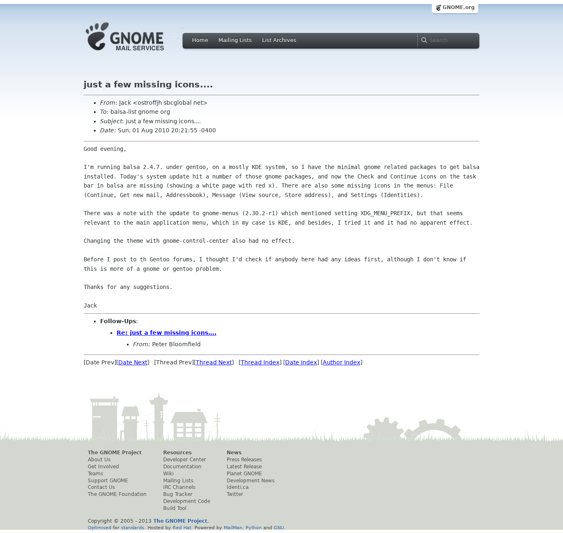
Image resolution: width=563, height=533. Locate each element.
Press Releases (244, 460)
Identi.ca (238, 487)
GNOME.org (459, 7)
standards (132, 527)
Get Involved (103, 467)
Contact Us (101, 487)
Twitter (235, 494)
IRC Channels (179, 487)
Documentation (182, 467)
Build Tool (174, 508)
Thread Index (260, 362)
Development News (250, 481)
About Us (99, 460)
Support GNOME (108, 481)
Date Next (132, 362)
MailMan (233, 527)
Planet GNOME (244, 474)
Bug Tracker (177, 494)
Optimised (99, 527)
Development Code (186, 501)
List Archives (279, 40)
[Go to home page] (137, 52)
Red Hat (182, 527)
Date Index (301, 362)
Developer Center (184, 460)
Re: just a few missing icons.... (166, 332)
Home (200, 40)
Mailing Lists (235, 40)
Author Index (341, 362)
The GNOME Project (115, 453)
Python (254, 527)
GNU (279, 527)
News (234, 453)
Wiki (168, 474)
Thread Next (214, 362)
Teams (95, 474)
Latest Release (244, 467)
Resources (177, 453)
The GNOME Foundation (117, 494)
